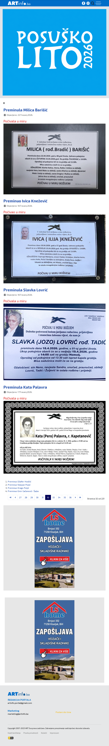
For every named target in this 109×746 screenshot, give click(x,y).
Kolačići (44, 733)
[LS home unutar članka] (54, 547)
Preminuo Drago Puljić (18, 488)
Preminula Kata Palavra (25, 387)
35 (65, 497)
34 (59, 497)
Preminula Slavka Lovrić (25, 289)
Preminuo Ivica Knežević (25, 200)
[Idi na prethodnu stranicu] (15, 497)
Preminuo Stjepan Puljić (19, 484)
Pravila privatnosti (31, 733)
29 (31, 497)
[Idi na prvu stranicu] (10, 497)
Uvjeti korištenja (14, 733)
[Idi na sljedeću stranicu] (75, 497)
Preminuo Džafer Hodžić (19, 481)
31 (43, 497)
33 (54, 497)
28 (26, 497)
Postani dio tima (63, 712)
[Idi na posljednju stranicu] (80, 497)
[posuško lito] (54, 52)
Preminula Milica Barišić (25, 110)
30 (37, 497)
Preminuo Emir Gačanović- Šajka (23, 491)
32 (48, 497)
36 (70, 497)
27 (20, 497)
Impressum (54, 733)
